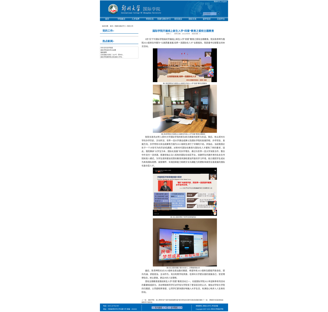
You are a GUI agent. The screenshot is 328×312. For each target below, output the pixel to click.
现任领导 (104, 52)
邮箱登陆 (199, 306)
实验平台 (221, 19)
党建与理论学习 (164, 19)
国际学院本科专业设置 (108, 50)
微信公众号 (207, 306)
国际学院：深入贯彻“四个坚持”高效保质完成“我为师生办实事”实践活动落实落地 (175, 300)
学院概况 (121, 19)
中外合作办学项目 (107, 48)
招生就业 (178, 19)
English (224, 2)
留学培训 (207, 19)
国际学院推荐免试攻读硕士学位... (112, 57)
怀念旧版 (215, 306)
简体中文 (217, 2)
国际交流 (192, 19)
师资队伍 (150, 19)
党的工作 (130, 26)
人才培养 (135, 19)
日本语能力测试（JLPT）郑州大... (112, 55)
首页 (107, 19)
